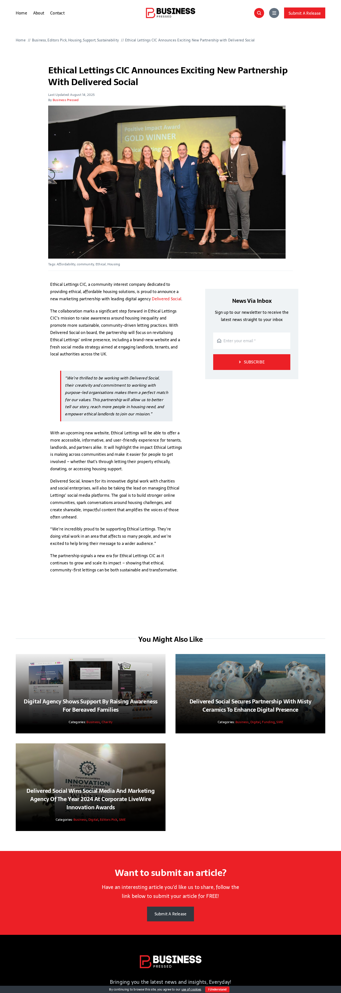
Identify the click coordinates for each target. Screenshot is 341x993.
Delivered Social (166, 299)
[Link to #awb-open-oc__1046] (259, 13)
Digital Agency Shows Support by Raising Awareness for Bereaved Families (91, 705)
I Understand (217, 989)
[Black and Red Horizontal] (170, 9)
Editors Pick (108, 819)
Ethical (101, 264)
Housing (113, 264)
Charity (107, 722)
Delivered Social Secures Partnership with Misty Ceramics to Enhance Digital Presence (250, 705)
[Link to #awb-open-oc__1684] (274, 13)
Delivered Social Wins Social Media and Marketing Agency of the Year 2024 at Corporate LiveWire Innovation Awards (90, 799)
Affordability (66, 264)
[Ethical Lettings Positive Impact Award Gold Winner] (167, 182)
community (85, 264)
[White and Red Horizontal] (170, 957)
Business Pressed (66, 100)
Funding (268, 722)
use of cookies (191, 989)
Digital (255, 722)
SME (279, 722)
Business (93, 722)
